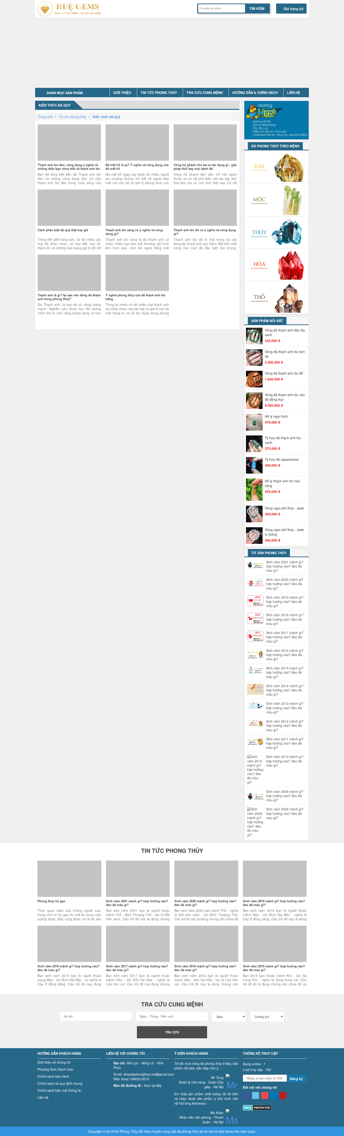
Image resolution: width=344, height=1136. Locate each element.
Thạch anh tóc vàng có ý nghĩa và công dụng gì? (134, 232)
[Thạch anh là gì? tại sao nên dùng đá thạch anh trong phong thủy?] (69, 273)
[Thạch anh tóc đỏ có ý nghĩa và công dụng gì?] (205, 207)
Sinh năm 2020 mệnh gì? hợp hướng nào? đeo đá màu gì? (285, 583)
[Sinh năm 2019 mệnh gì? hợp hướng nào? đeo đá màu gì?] (275, 879)
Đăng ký (296, 1078)
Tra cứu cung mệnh (205, 92)
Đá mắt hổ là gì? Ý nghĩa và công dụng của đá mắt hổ (137, 167)
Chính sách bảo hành (53, 1076)
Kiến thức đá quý (54, 105)
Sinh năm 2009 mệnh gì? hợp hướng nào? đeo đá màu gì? (285, 795)
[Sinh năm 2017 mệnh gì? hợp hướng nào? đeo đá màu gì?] (138, 944)
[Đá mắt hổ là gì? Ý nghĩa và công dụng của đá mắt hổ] (137, 142)
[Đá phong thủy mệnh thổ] (277, 297)
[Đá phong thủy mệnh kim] (277, 167)
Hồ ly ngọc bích (276, 416)
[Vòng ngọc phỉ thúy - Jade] (255, 514)
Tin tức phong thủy (159, 92)
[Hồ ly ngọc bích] (255, 422)
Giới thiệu (122, 92)
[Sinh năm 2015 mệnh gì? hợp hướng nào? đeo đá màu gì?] (275, 944)
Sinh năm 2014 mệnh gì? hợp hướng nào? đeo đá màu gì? (285, 690)
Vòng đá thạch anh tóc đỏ (284, 373)
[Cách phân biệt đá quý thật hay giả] (69, 207)
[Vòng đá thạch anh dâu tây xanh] (255, 336)
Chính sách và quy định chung (59, 1083)
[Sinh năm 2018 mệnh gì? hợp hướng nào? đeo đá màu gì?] (69, 944)
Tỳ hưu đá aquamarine (282, 459)
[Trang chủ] (104, 92)
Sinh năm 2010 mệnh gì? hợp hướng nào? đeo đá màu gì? (285, 760)
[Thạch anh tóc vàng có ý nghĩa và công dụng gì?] (137, 207)
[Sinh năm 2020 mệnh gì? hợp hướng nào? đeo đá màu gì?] (206, 879)
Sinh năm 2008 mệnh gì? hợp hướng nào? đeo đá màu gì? (285, 813)
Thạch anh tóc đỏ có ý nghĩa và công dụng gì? (205, 232)
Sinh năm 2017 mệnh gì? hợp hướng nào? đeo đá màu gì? (285, 637)
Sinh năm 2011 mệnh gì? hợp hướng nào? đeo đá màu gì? (285, 743)
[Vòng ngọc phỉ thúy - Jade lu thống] (255, 535)
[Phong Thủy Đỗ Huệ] (246, 1095)
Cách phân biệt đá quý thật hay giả (63, 230)
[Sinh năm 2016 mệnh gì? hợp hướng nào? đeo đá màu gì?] (206, 944)
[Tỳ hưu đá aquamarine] (255, 465)
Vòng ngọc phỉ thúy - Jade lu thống (284, 532)
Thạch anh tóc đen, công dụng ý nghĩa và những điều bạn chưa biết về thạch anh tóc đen (69, 168)
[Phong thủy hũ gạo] (69, 879)
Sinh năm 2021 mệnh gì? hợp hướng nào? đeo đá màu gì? (285, 566)
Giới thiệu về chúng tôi (53, 1062)
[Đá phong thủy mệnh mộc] (277, 199)
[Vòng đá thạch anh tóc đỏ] (255, 379)
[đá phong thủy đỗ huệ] (70, 8)
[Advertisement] (172, 52)
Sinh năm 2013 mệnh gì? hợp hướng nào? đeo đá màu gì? (285, 707)
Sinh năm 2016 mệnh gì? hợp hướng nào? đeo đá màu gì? (285, 654)
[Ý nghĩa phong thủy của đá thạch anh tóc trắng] (137, 273)
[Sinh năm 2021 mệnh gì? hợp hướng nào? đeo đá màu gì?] (138, 879)
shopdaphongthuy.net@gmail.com (149, 1074)
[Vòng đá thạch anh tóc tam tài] (255, 357)
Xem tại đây (152, 1085)
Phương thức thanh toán (55, 1069)
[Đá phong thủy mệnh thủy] (277, 232)
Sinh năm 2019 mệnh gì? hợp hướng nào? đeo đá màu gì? (285, 601)
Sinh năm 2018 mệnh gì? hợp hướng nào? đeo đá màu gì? (285, 619)
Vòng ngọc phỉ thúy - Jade (284, 508)
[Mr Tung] (232, 1087)
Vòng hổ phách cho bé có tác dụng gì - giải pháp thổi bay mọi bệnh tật (205, 167)
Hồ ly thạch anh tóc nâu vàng (282, 483)
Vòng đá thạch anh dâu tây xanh (285, 332)
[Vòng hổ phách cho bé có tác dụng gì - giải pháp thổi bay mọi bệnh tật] (205, 142)
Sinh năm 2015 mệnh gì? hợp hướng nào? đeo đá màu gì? (285, 672)
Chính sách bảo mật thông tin (59, 1090)
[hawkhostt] (276, 119)
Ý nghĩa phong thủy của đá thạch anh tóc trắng (135, 297)
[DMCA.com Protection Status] (257, 1107)
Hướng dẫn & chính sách (255, 92)
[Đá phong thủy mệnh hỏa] (277, 265)
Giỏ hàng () (293, 8)
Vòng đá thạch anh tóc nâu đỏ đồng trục (285, 397)
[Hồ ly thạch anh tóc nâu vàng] (255, 490)
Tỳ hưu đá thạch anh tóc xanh (283, 440)
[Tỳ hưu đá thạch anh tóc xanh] (255, 443)
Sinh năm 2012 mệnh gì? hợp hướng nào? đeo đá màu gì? (285, 725)
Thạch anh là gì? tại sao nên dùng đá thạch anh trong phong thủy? (69, 297)
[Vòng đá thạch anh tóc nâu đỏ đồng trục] (255, 400)
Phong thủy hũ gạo (51, 901)
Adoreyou (199, 1103)
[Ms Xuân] (232, 1122)
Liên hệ (293, 92)
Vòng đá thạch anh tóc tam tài (285, 354)
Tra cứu (172, 1032)
